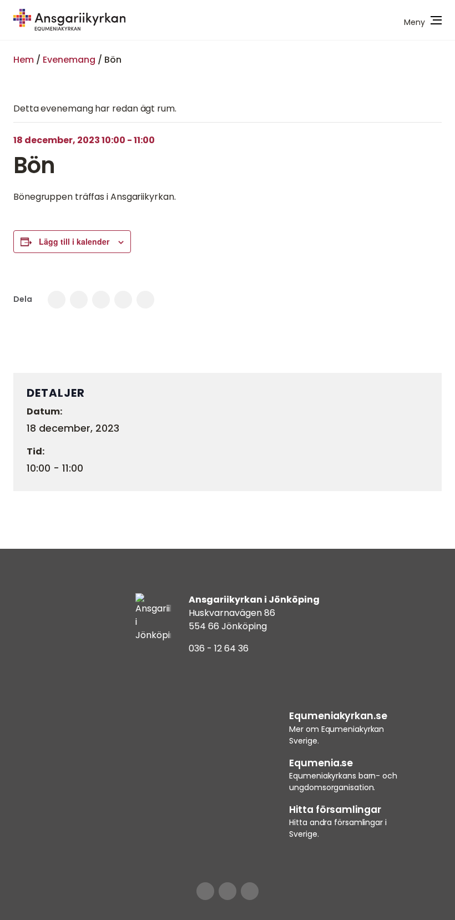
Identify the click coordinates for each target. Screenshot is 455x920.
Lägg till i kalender (74, 241)
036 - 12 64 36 (219, 648)
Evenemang (69, 59)
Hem (23, 59)
